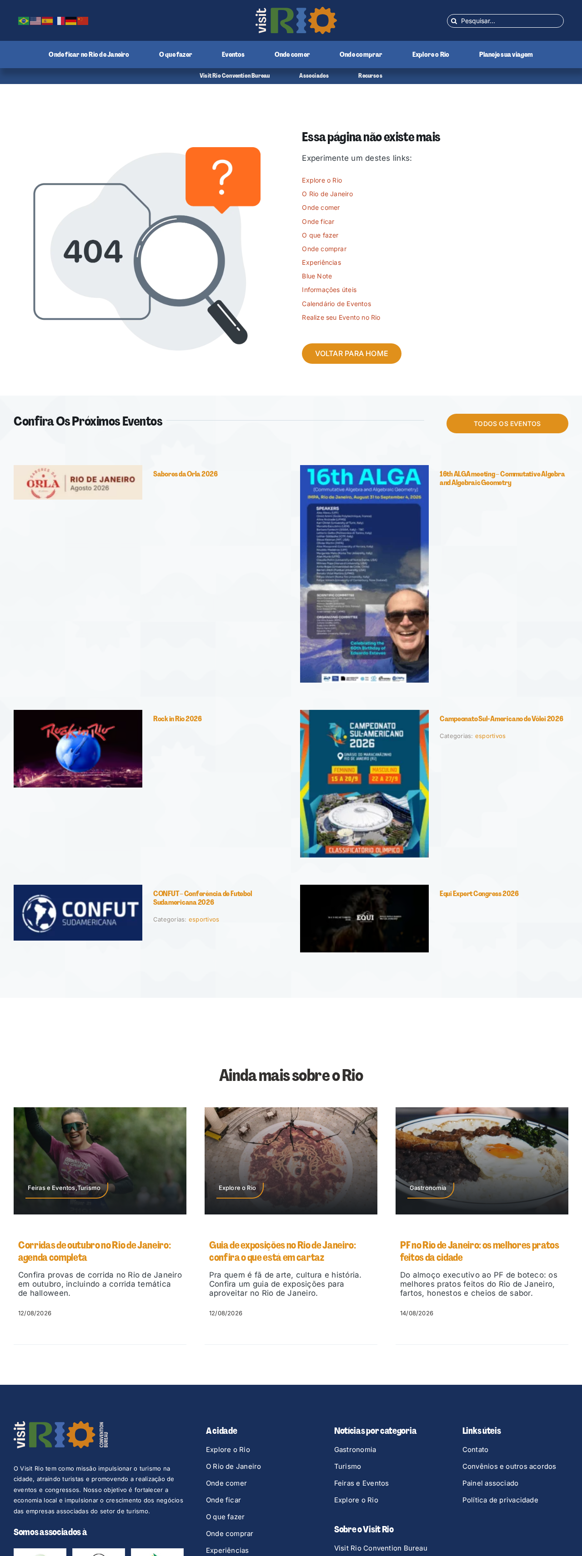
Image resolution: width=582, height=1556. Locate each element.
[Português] (24, 20)
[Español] (48, 20)
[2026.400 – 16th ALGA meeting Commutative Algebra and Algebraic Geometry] (364, 468)
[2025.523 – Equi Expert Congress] (364, 888)
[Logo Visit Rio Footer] (61, 1424)
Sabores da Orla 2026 (185, 474)
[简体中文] (83, 20)
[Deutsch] (71, 20)
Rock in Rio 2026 (177, 718)
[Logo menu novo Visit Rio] (296, 10)
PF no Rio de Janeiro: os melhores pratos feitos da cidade (288, 1251)
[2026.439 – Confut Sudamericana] (78, 888)
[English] (36, 20)
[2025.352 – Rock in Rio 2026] (78, 713)
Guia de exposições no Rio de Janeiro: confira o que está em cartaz (91, 1251)
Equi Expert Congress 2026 (479, 893)
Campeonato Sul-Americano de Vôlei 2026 (501, 718)
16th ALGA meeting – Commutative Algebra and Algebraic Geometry (502, 478)
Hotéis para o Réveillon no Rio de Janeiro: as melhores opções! (481, 1251)
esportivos (490, 735)
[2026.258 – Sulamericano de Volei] (364, 713)
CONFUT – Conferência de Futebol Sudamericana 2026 (202, 898)
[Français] (59, 20)
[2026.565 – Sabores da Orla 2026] (78, 468)
